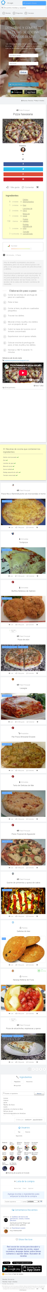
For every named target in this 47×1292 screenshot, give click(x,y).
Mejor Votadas (39, 100)
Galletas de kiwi (23, 931)
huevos (5, 1100)
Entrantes (24, 539)
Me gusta (15, 186)
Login (11, 3)
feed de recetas (18, 1274)
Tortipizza (23, 542)
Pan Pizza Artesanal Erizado (23, 737)
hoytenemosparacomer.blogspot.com (16, 360)
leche (5, 1102)
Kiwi (4, 460)
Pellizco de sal (8, 1111)
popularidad (37, 1120)
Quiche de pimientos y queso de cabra (23, 883)
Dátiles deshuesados (10, 457)
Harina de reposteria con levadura (14, 1113)
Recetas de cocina (3, 2)
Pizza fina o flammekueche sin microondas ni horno (23, 494)
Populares (17, 1081)
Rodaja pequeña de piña (11, 472)
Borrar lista (17, 1188)
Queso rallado (7, 469)
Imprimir (31, 1188)
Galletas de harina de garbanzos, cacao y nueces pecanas (20, 1218)
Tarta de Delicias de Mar (23, 785)
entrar (23, 72)
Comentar (29, 186)
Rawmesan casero (18, 1228)
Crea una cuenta (16, 84)
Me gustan (17, 1085)
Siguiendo (19, 1136)
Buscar (39, 1093)
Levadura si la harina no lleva (13, 1109)
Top (19, 1132)
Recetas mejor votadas (9, 1282)
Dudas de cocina (7, 1284)
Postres (24, 928)
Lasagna (23, 688)
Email (24, 1188)
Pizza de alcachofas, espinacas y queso (23, 1028)
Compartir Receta (31, 3)
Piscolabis (24, 733)
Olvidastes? (23, 67)
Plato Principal (24, 110)
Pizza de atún (23, 640)
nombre (27, 1120)
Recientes (29, 1081)
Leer (12, 527)
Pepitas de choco (9, 1105)
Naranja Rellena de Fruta (23, 980)
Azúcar (5, 1098)
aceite (5, 1107)
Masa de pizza (8, 466)
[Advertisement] (23, 417)
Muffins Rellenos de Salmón (23, 591)
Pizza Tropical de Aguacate (23, 834)
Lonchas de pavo (8, 463)
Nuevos (27, 1132)
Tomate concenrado (9, 475)
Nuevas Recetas (27, 100)
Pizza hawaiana (23, 114)
